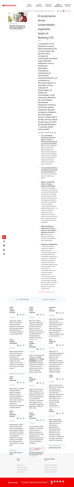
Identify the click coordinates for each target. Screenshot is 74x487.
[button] (4, 237)
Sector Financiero (32, 311)
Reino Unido (52, 307)
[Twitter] (20, 314)
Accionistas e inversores (48, 5)
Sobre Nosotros (29, 5)
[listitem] (4, 237)
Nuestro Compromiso (38, 5)
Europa (11, 309)
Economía (12, 311)
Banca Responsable (32, 346)
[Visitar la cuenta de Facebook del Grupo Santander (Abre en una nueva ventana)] (57, 481)
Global (51, 375)
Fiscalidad (12, 312)
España (11, 307)
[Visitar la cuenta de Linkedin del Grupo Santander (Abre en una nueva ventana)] (54, 481)
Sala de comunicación (58, 5)
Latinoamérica (13, 343)
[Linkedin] (18, 314)
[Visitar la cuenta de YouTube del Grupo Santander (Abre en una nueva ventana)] (63, 481)
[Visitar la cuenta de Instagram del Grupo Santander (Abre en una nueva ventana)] (60, 481)
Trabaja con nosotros (67, 5)
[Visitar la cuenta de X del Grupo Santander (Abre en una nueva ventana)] (52, 481)
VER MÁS (37, 449)
